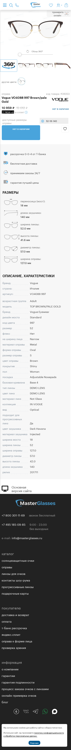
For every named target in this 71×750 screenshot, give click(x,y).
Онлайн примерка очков (19, 695)
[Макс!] (54, 711)
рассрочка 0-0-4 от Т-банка (28, 154)
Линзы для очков (13, 573)
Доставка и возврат (15, 614)
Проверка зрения (14, 647)
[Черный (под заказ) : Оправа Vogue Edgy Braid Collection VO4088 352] (21, 81)
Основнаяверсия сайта (22, 488)
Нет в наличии (21, 128)
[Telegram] (35, 711)
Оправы (7, 566)
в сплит (13, 112)
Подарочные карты (15, 593)
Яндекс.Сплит (11, 634)
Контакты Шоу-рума (16, 580)
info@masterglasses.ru (27, 538)
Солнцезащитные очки (18, 560)
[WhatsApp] (45, 711)
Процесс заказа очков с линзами (25, 688)
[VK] (26, 711)
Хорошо (34, 743)
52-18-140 (51, 121)
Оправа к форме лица (17, 640)
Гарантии (8, 675)
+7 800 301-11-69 (13, 515)
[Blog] (16, 711)
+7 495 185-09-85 (13, 524)
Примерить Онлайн (57, 13)
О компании (10, 668)
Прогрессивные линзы (18, 586)
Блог (5, 701)
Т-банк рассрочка (14, 627)
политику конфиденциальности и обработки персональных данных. (33, 734)
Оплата (7, 621)
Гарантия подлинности (18, 682)
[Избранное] (51, 5)
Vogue (34, 283)
